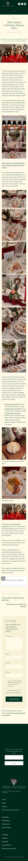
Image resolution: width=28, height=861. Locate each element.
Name (8, 654)
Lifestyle (14, 18)
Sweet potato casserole (12, 409)
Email (8, 663)
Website (8, 672)
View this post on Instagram (14, 580)
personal (17, 594)
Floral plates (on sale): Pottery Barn (13, 163)
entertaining (11, 594)
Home (4, 799)
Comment (9, 636)
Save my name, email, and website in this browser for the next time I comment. (15, 683)
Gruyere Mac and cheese (13, 413)
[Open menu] (14, 10)
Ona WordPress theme (18, 857)
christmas (4, 594)
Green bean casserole (12, 404)
